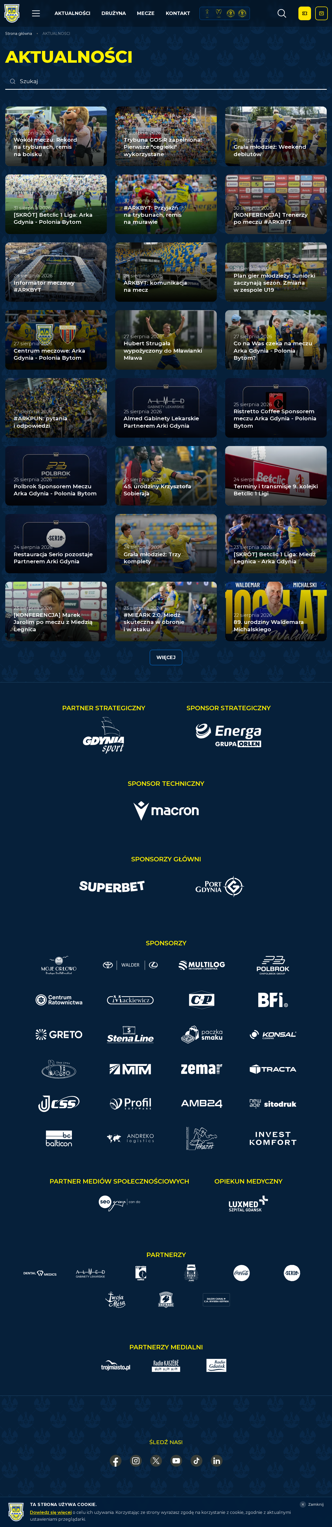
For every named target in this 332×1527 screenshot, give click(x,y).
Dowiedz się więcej (51, 1512)
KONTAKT (178, 13)
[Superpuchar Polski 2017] (230, 13)
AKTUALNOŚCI (72, 13)
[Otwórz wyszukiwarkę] (281, 13)
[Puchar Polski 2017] (219, 13)
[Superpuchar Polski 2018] (242, 13)
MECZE (146, 13)
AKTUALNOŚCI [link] (56, 33)
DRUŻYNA (114, 13)
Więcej (166, 657)
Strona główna (18, 33)
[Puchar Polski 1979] (207, 13)
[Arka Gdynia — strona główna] (11, 13)
